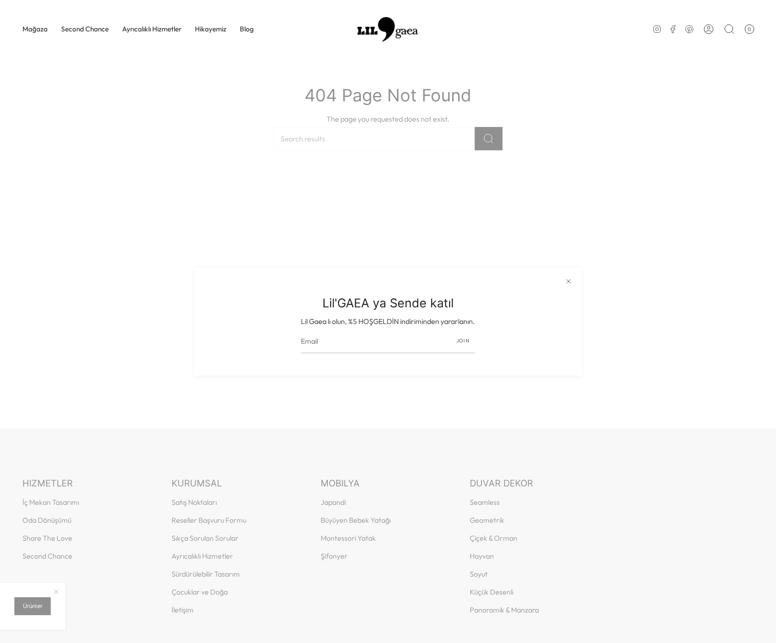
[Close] (568, 280)
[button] (35, 29)
